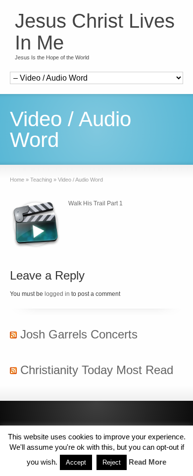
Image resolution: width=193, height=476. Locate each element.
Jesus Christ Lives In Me (95, 31)
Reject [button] (111, 462)
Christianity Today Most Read (96, 370)
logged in (57, 293)
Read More (147, 462)
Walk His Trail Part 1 (95, 203)
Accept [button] (76, 462)
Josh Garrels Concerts (79, 334)
